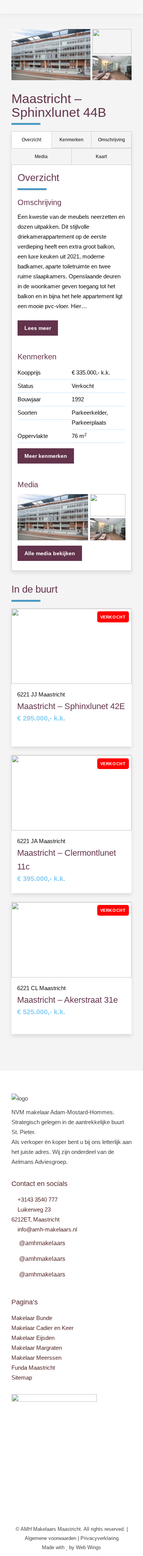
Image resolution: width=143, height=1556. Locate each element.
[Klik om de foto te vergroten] (50, 54)
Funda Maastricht (33, 1367)
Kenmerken (71, 139)
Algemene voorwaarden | (52, 1538)
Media (41, 156)
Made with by (59, 1547)
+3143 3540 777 (38, 1199)
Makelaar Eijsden (33, 1338)
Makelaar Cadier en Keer (42, 1328)
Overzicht (31, 139)
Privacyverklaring (99, 1538)
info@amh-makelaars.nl (47, 1229)
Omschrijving (111, 139)
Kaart (101, 156)
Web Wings (88, 1547)
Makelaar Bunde (31, 1318)
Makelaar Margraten (36, 1347)
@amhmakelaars (42, 1243)
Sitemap (21, 1377)
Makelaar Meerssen (36, 1357)
